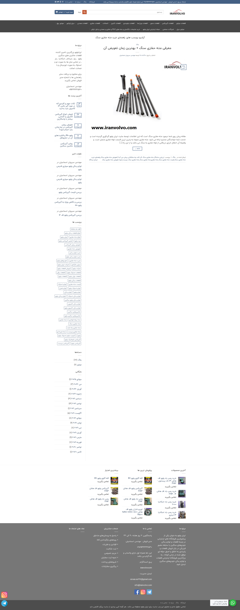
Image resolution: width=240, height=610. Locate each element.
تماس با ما (68, 2)
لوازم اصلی (62, 288)
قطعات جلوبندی (128, 23)
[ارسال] (84, 12)
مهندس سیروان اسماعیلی (127, 55)
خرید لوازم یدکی (75, 252)
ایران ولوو (64, 237)
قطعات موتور (181, 23)
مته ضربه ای (61, 331)
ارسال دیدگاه (93, 159)
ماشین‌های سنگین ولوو (72, 316)
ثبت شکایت (111, 548)
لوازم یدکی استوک (74, 296)
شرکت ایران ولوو (63, 264)
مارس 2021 (77, 437)
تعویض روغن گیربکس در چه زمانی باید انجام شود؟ (64, 127)
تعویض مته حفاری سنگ (109, 157)
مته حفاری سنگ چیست (131, 159)
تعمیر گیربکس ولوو (65, 241)
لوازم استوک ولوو (74, 288)
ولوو (79, 335)
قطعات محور (154, 23)
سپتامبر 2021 (76, 408)
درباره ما (77, 2)
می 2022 (78, 384)
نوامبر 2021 (77, 403)
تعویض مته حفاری (74, 248)
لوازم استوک (62, 284)
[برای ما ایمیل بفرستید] (55, 2)
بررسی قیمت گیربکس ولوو (70, 192)
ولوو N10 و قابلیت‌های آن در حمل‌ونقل (64, 136)
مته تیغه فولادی (74, 319)
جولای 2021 (77, 418)
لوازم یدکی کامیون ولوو (72, 308)
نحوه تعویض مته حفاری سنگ (112, 159)
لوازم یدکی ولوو (60, 296)
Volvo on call (75, 229)
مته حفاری (154, 159)
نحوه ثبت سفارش (108, 557)
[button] (79, 12)
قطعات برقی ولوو (74, 276)
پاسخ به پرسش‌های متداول (104, 535)
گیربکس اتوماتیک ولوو (72, 339)
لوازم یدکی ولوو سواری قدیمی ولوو (69, 167)
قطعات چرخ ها (142, 23)
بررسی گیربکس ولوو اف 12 (70, 215)
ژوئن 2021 (77, 423)
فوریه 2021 (77, 442)
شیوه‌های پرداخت (108, 562)
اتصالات (105, 23)
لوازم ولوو (77, 292)
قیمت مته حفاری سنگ (166, 159)
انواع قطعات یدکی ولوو (72, 233)
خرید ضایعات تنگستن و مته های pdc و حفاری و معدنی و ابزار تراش (115, 29)
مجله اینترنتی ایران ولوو (151, 29)
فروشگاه (92, 2)
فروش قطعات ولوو (64, 268)
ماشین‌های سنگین (74, 312)
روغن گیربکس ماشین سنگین (66, 144)
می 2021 (78, 427)
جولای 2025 (77, 379)
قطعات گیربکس (167, 23)
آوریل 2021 (77, 432)
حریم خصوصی (110, 553)
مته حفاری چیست (74, 331)
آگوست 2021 (76, 413)
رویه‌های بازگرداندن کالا (106, 540)
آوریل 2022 (77, 389)
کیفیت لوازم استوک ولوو (66, 335)
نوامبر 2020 (77, 447)
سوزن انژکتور (76, 264)
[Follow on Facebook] (63, 2)
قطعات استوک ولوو (73, 272)
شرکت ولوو (76, 268)
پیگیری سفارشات (109, 566)
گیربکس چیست (63, 343)
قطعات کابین (115, 23)
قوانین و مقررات (109, 544)
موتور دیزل (180, 29)
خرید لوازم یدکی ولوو (73, 256)
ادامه (137, 148)
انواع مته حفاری (75, 237)
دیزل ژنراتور (70, 23)
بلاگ (84, 2)
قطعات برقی (61, 272)
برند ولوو (77, 241)
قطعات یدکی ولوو (74, 280)
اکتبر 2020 (77, 452)
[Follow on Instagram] (60, 2)
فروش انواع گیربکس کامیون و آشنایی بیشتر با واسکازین (64, 116)
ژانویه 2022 (77, 394)
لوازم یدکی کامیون (74, 304)
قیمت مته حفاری (74, 284)
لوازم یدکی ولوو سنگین (72, 300)
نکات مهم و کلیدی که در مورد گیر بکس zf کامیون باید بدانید (65, 106)
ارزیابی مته (160, 157)
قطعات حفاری (95, 23)
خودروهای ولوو (62, 260)
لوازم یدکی (68, 292)
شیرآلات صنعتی (168, 29)
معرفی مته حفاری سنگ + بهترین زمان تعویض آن (137, 48)
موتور (79, 364)
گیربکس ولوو (75, 343)
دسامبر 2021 (76, 398)
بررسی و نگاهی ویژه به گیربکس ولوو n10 (68, 203)
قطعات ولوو (62, 276)
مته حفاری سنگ (145, 159)
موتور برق (60, 23)
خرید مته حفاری (75, 260)
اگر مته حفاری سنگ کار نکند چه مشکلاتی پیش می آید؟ (137, 157)
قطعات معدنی (82, 23)
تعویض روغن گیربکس (72, 244)
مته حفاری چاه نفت (73, 327)
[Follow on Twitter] (58, 2)
